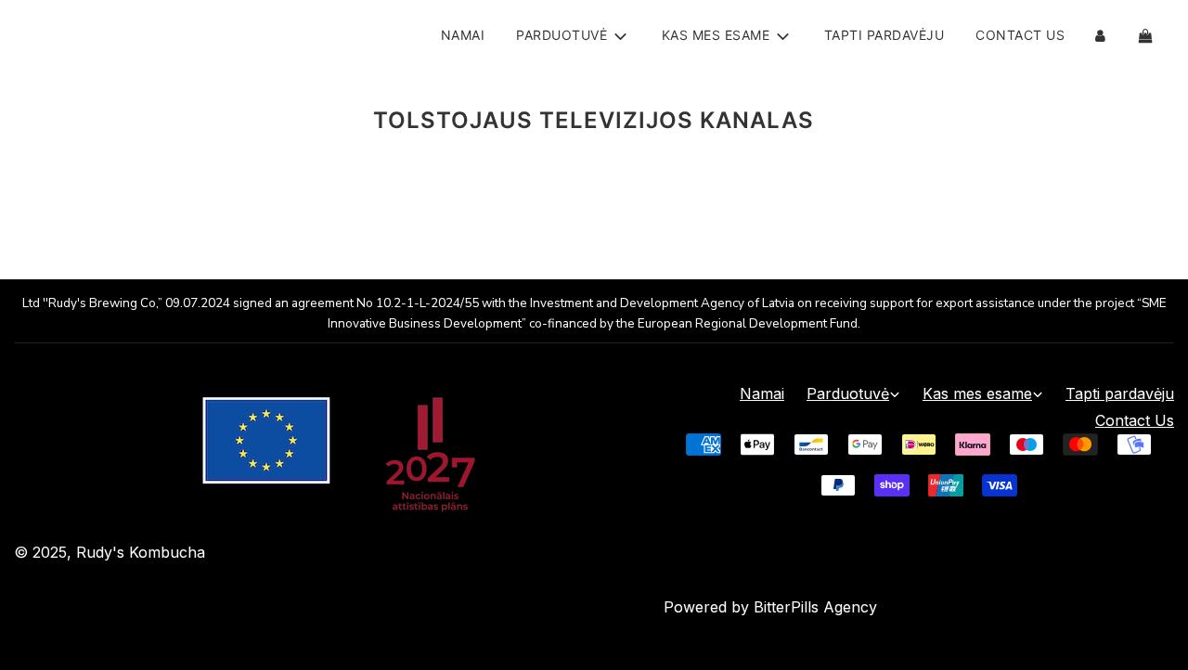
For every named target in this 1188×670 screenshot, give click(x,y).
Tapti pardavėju (884, 35)
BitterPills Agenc (811, 607)
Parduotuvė (848, 393)
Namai (463, 35)
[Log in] (1100, 36)
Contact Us (1020, 35)
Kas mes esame (977, 393)
